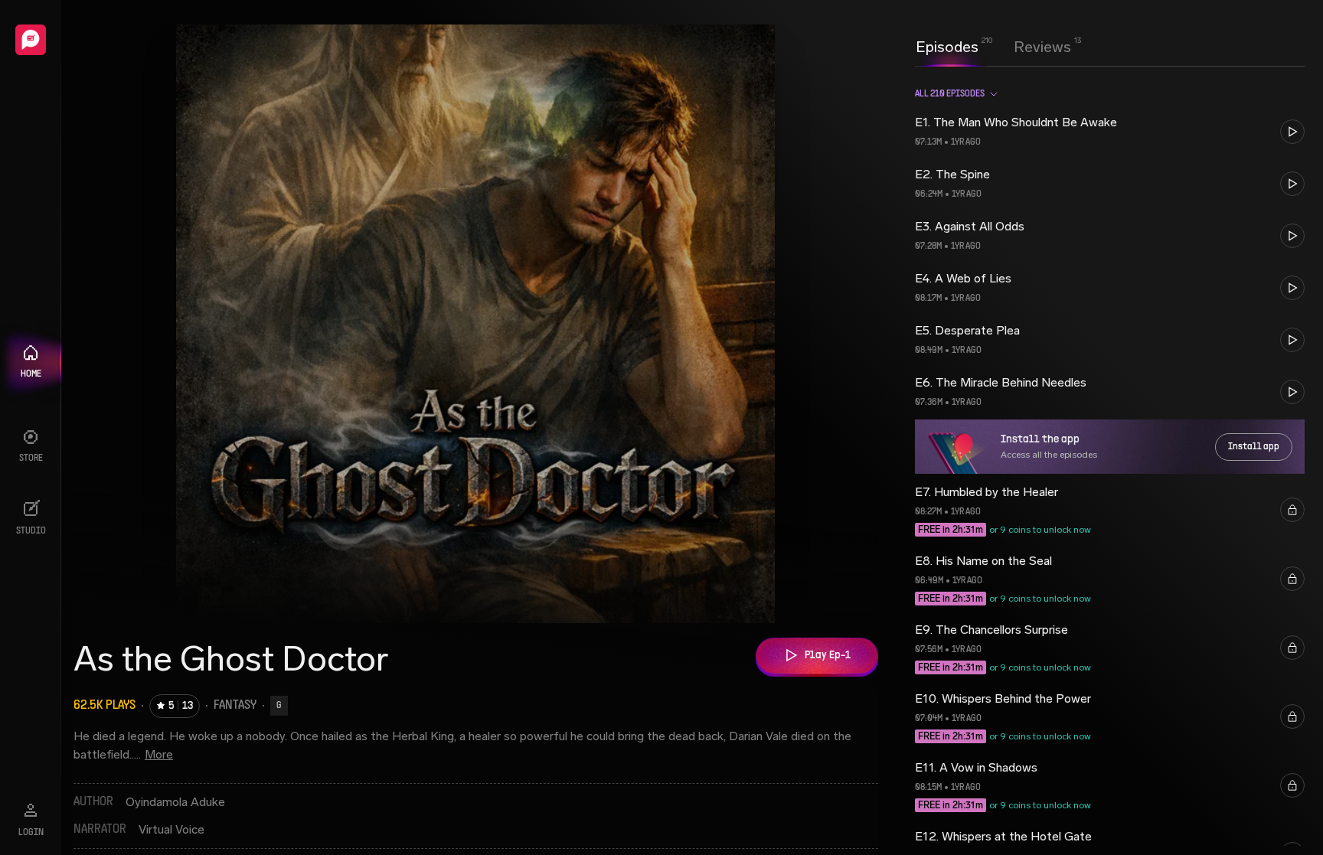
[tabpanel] (1110, 460)
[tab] (947, 45)
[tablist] (993, 46)
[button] (1110, 131)
